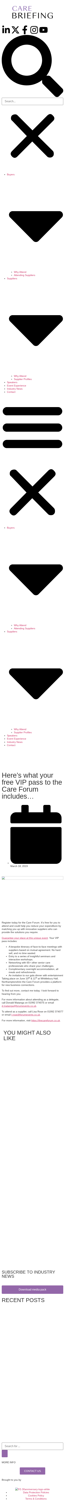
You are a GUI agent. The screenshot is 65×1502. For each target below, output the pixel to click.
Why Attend (20, 272)
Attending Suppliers (24, 275)
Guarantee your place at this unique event (25, 938)
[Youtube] (43, 30)
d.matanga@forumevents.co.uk (19, 1006)
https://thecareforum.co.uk (45, 1020)
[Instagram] (34, 30)
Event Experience (16, 385)
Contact (11, 391)
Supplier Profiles (23, 379)
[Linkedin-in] (6, 30)
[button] (32, 66)
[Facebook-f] (24, 30)
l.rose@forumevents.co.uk (25, 1014)
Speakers (12, 382)
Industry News (15, 388)
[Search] (5, 1453)
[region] (32, 760)
